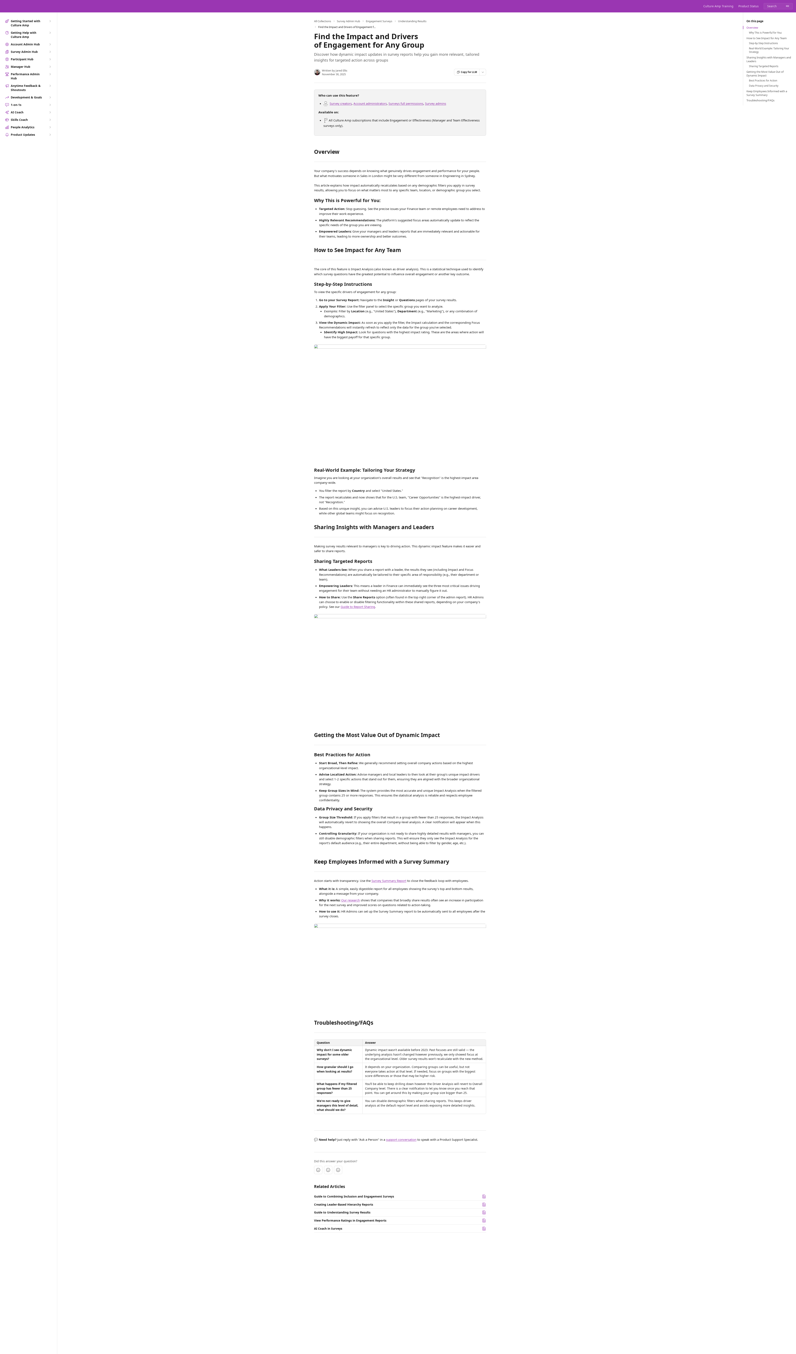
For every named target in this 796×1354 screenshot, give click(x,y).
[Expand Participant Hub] (50, 59)
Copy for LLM (469, 72)
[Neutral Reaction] (328, 1170)
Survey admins (435, 103)
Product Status (748, 6)
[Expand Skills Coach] (50, 120)
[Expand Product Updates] (50, 135)
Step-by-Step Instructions (763, 43)
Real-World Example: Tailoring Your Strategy (769, 50)
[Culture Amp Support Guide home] (4, 6)
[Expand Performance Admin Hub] (50, 74)
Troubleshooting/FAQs (760, 100)
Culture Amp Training (718, 6)
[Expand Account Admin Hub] (50, 44)
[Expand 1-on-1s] (50, 105)
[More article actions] (482, 72)
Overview (752, 27)
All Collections (322, 21)
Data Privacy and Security (763, 85)
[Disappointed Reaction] (318, 1170)
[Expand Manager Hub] (50, 67)
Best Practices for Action (763, 80)
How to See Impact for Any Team (766, 38)
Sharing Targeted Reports (763, 66)
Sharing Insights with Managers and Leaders (768, 59)
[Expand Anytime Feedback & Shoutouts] (50, 86)
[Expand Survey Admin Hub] (50, 52)
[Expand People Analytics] (50, 127)
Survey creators (341, 103)
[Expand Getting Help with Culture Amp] (50, 33)
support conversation (401, 1139)
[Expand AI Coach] (50, 112)
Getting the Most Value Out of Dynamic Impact (765, 73)
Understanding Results (412, 21)
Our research (350, 900)
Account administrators (370, 103)
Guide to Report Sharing (358, 607)
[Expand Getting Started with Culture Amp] (50, 21)
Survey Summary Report (388, 881)
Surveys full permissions (405, 103)
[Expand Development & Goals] (50, 97)
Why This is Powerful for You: (765, 32)
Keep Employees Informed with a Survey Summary (766, 93)
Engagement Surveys (379, 21)
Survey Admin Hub (348, 21)
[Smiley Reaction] (338, 1170)
